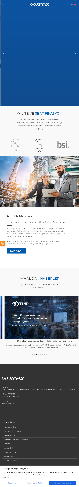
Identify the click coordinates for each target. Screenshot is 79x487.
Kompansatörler (10, 427)
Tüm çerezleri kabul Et (62, 483)
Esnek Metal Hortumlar (13, 431)
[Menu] (3, 4)
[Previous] (3, 52)
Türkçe (72, 4)
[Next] (75, 52)
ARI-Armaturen (10, 452)
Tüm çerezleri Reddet (35, 483)
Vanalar (7, 444)
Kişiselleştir (12, 483)
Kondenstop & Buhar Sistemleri (16, 440)
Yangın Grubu (9, 448)
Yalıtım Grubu (9, 456)
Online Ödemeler (10, 461)
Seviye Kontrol (9, 435)
